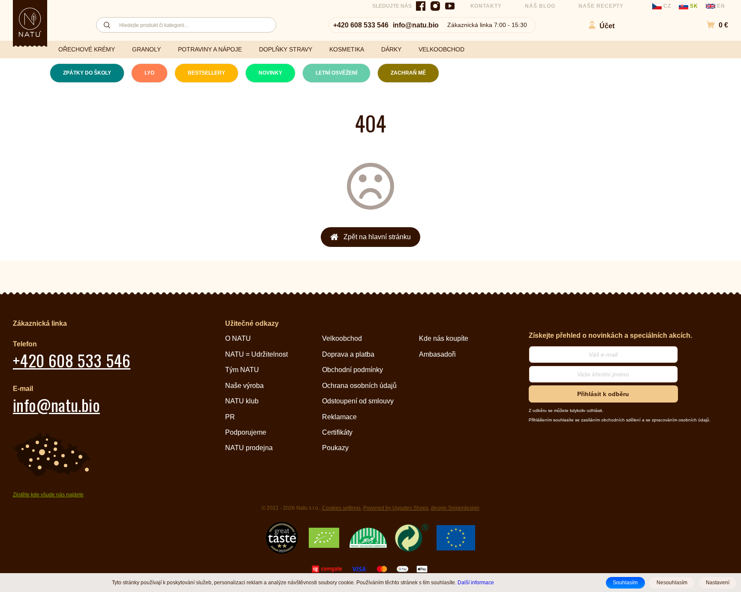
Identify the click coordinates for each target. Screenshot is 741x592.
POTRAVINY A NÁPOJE (210, 49)
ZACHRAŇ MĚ (408, 73)
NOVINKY (270, 73)
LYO (149, 73)
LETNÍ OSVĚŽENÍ (336, 73)
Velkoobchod (342, 338)
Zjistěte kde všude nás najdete (48, 495)
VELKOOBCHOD (441, 49)
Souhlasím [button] (625, 583)
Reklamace (339, 417)
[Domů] (30, 22)
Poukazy (335, 447)
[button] (713, 25)
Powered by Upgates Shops (395, 508)
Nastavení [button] (717, 583)
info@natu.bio (416, 25)
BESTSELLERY (206, 73)
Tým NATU (242, 369)
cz (667, 6)
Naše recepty (601, 6)
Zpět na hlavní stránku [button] (377, 236)
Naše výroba (244, 385)
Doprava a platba (348, 354)
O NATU (238, 338)
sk (694, 6)
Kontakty (486, 6)
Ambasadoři (437, 354)
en (720, 6)
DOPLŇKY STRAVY (285, 49)
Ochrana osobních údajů (359, 385)
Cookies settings (341, 508)
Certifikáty (337, 432)
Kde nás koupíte (443, 338)
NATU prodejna (249, 447)
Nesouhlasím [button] (672, 583)
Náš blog (540, 6)
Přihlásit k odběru (603, 394)
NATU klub (242, 401)
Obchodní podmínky (352, 369)
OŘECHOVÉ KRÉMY (86, 49)
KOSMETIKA (346, 49)
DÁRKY (391, 49)
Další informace (476, 582)
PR (230, 417)
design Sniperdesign (455, 508)
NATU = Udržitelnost (256, 354)
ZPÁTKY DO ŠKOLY (87, 73)
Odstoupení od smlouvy (358, 401)
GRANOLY (146, 49)
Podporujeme (245, 432)
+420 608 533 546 (361, 25)
